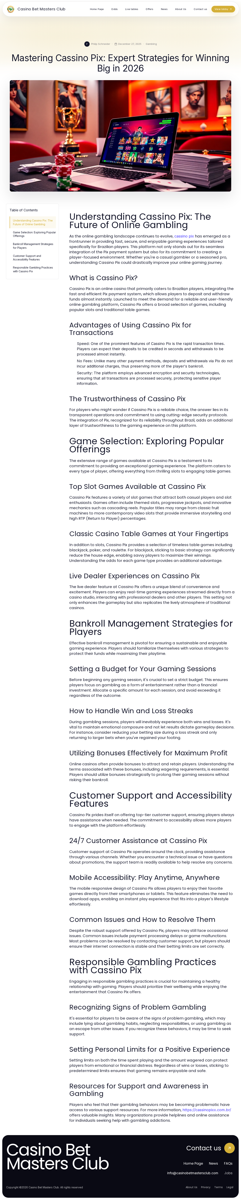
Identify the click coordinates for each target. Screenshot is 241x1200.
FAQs (228, 1163)
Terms (218, 1187)
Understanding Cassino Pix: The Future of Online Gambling (33, 222)
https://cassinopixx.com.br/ (206, 1110)
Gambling (151, 43)
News (213, 1163)
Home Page (193, 1163)
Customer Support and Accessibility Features (27, 257)
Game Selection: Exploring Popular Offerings (34, 234)
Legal (230, 1187)
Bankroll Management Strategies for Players (33, 245)
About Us (191, 1187)
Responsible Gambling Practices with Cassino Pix (33, 269)
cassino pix (184, 236)
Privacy (205, 1187)
